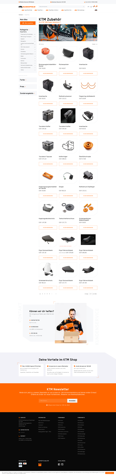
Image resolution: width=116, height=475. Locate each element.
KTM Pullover (61, 436)
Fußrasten (28, 58)
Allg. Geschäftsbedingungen (44, 420)
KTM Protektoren (61, 438)
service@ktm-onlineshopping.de (25, 440)
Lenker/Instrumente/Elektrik (28, 44)
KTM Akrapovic (81, 422)
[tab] (28, 30)
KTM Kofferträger (81, 451)
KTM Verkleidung (81, 438)
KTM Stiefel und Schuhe (63, 431)
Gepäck (28, 39)
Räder (28, 56)
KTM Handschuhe (61, 427)
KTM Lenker (80, 445)
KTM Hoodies (61, 422)
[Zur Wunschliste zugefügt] (55, 48)
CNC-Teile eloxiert (28, 47)
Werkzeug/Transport (28, 36)
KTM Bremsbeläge (81, 433)
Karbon (28, 60)
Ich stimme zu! (110, 473)
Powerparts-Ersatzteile (28, 34)
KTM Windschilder (81, 442)
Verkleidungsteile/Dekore (28, 53)
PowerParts (23, 32)
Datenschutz (41, 422)
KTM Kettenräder (81, 436)
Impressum (40, 424)
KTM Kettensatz (81, 429)
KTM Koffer (80, 440)
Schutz (28, 49)
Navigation (28, 41)
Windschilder (28, 63)
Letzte (56, 294)
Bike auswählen (29, 23)
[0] (93, 6)
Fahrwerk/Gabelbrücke (28, 65)
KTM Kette (80, 427)
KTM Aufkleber (81, 424)
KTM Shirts (60, 424)
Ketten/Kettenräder (28, 67)
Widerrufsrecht (41, 429)
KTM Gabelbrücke (81, 453)
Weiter (52, 294)
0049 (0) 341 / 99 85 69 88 (25, 438)
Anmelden (72, 401)
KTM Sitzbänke (81, 431)
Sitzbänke (28, 51)
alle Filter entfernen (23, 75)
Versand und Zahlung (42, 427)
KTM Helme (60, 420)
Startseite (21, 14)
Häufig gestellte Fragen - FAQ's (44, 431)
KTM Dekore (80, 420)
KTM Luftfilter (81, 447)
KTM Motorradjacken (62, 433)
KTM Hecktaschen (81, 449)
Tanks (28, 70)
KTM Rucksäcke (61, 429)
